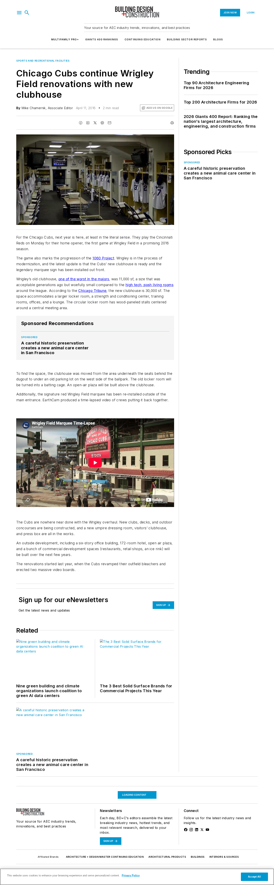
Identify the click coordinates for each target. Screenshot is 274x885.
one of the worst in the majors (83, 279)
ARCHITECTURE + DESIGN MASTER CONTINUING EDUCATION (105, 856)
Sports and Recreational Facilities (42, 60)
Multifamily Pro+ (65, 39)
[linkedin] (88, 123)
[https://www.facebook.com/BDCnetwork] (186, 830)
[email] (110, 123)
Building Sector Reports (187, 39)
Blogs (218, 39)
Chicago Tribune (92, 291)
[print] (172, 123)
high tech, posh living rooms (150, 285)
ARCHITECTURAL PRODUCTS (167, 856)
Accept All (254, 876)
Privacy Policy (131, 875)
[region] (137, 877)
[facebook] (81, 123)
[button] (19, 13)
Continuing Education (142, 39)
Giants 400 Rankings (101, 39)
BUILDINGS (198, 856)
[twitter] (95, 123)
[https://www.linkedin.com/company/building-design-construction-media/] (197, 830)
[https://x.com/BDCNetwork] (202, 830)
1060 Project (103, 258)
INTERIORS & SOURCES (224, 856)
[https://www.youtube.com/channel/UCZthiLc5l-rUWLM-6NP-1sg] (207, 830)
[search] (27, 13)
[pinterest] (102, 123)
